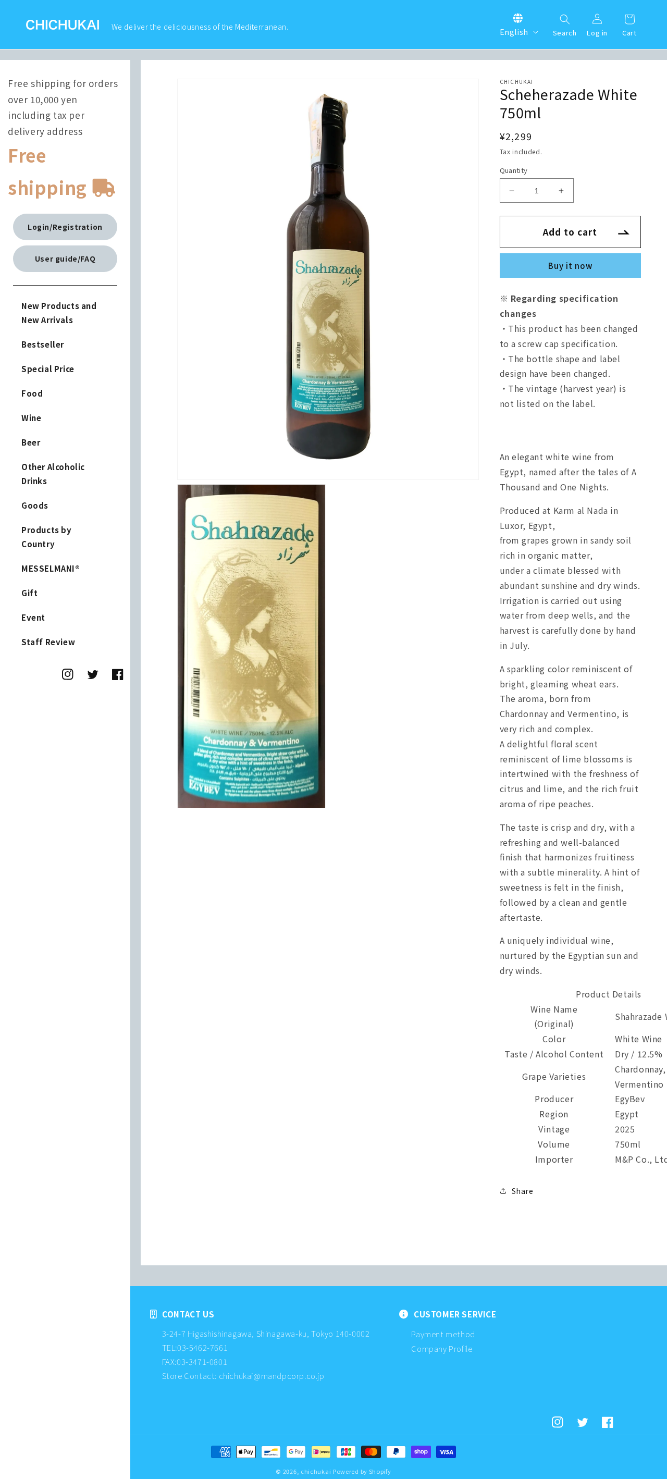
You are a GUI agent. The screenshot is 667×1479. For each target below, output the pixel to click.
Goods (34, 505)
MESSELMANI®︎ (50, 568)
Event (33, 617)
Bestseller (42, 344)
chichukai (316, 1471)
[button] (565, 20)
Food (32, 393)
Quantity (514, 170)
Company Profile (441, 1348)
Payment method (443, 1333)
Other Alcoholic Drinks (53, 473)
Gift (29, 592)
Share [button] (523, 1191)
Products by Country (46, 536)
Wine (31, 417)
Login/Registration (65, 226)
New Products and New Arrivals (59, 312)
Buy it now (570, 265)
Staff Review (48, 641)
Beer (30, 442)
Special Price (48, 368)
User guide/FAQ (65, 258)
